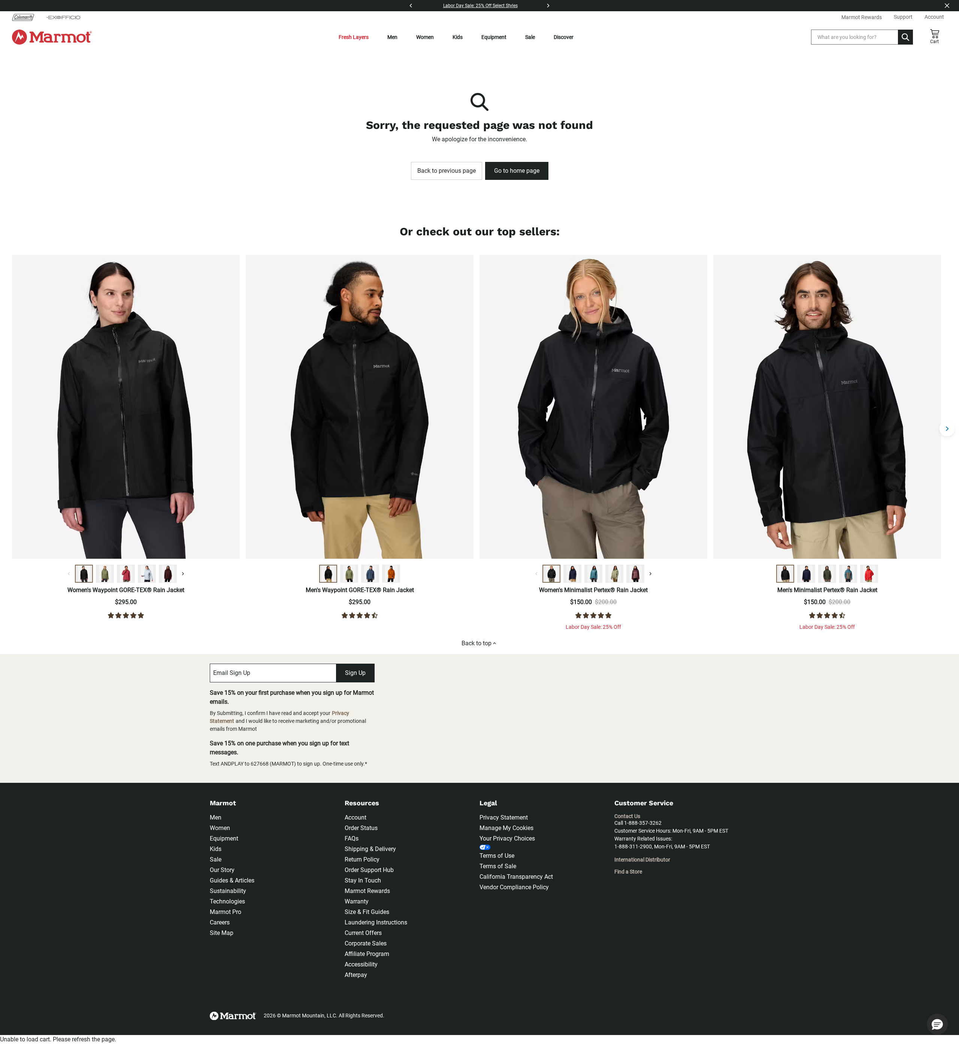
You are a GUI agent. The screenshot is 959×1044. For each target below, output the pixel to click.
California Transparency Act (516, 876)
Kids (458, 37)
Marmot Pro (225, 911)
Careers (220, 922)
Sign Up (355, 672)
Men (392, 37)
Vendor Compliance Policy (514, 887)
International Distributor (642, 860)
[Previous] (411, 5)
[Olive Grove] (105, 574)
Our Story (222, 869)
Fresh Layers (354, 37)
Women (425, 37)
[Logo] (52, 37)
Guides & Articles (232, 880)
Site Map (221, 932)
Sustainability (228, 890)
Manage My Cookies (506, 828)
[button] (937, 1024)
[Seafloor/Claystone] (848, 574)
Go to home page (516, 170)
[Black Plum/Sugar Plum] (635, 574)
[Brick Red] (869, 574)
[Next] (548, 5)
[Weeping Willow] (614, 574)
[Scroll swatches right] (183, 574)
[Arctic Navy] (572, 574)
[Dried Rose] (126, 574)
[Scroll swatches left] (69, 574)
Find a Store (628, 872)
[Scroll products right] (947, 428)
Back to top (476, 643)
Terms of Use (497, 855)
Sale (530, 37)
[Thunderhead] (370, 574)
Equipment (493, 37)
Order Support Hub (369, 869)
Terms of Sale (498, 866)
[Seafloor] (593, 574)
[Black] (84, 574)
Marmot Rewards (367, 890)
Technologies (227, 901)
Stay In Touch (363, 880)
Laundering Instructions (376, 922)
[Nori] (827, 574)
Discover (564, 37)
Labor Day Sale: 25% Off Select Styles (480, 5)
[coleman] (26, 17)
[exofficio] (63, 17)
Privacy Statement (504, 817)
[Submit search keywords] (905, 37)
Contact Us (627, 816)
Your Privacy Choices (507, 838)
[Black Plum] (168, 574)
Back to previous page (446, 170)
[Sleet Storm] (147, 574)
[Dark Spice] (391, 574)
